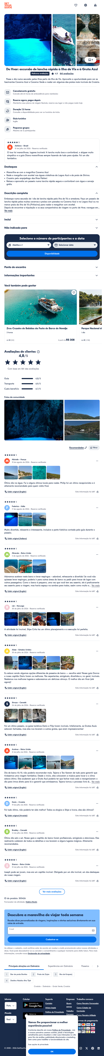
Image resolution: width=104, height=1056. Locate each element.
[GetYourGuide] (8, 5)
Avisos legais (50, 1008)
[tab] (24, 966)
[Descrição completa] (97, 193)
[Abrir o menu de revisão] (97, 461)
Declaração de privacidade (39, 953)
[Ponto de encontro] (97, 267)
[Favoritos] (76, 5)
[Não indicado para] (97, 228)
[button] (62, 73)
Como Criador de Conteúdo (84, 1009)
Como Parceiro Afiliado (86, 1015)
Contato (48, 1003)
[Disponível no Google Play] (33, 1005)
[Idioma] (85, 5)
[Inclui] (97, 220)
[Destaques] (97, 167)
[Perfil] (95, 5)
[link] (40, 316)
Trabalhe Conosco (70, 1012)
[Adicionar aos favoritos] (73, 292)
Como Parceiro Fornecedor (88, 1003)
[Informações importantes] (97, 275)
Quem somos (69, 1005)
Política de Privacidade (54, 1012)
